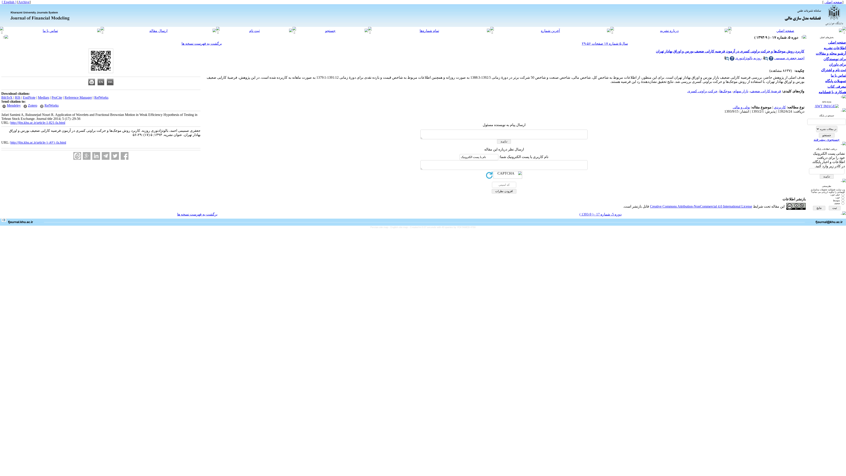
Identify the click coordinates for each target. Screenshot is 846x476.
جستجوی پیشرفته (827, 139)
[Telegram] (105, 156)
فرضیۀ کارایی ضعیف (765, 91)
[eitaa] (77, 156)
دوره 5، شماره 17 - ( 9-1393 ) (600, 214)
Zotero (32, 105)
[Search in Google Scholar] (771, 59)
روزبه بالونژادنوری (748, 58)
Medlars (43, 97)
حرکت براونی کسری (702, 91)
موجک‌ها (725, 91)
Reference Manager (78, 97)
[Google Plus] (87, 156)
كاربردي (780, 107)
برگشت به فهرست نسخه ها (202, 43)
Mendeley (14, 105)
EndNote (29, 97)
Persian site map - (380, 227)
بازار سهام (740, 91)
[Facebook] (124, 156)
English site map (399, 227)
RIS (17, 97)
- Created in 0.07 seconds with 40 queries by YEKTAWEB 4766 (442, 227)
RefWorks (101, 97)
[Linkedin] (96, 156)
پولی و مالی (741, 107)
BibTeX (7, 97)
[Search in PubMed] (766, 59)
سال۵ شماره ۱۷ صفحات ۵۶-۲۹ (605, 43)
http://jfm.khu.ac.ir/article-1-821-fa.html (37, 123)
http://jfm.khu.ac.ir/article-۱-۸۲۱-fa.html (38, 142)
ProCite (57, 97)
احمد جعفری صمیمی (789, 58)
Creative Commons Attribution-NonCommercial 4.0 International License (701, 206)
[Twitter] (115, 156)
